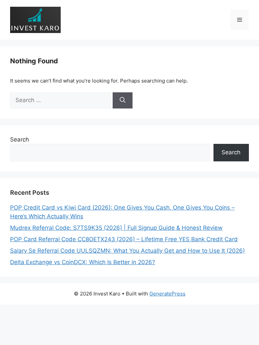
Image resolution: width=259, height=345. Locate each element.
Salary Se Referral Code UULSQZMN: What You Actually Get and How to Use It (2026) (127, 250)
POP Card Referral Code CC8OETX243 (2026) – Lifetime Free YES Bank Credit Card (124, 239)
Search (19, 139)
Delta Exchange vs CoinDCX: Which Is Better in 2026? (82, 262)
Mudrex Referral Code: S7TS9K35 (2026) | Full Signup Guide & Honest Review (116, 227)
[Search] (123, 100)
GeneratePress (167, 293)
